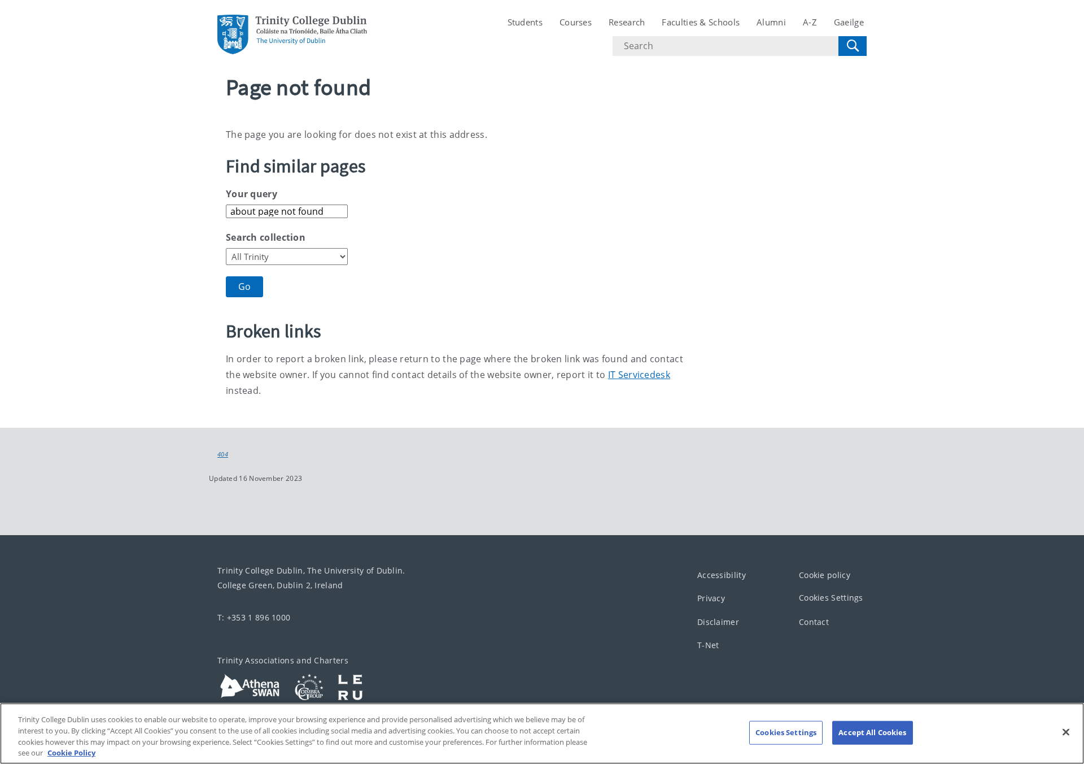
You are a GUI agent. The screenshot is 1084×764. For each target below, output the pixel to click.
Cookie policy (824, 574)
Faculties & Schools (701, 22)
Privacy (711, 598)
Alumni (771, 22)
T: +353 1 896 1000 (253, 616)
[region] (542, 733)
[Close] (1066, 731)
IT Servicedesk (639, 374)
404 (222, 454)
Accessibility (721, 574)
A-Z (810, 22)
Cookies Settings (831, 597)
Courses (576, 22)
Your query (251, 194)
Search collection (265, 237)
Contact (814, 621)
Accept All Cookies (872, 732)
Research (627, 22)
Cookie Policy (71, 752)
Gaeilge (849, 22)
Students (525, 22)
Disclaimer (718, 621)
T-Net (708, 645)
